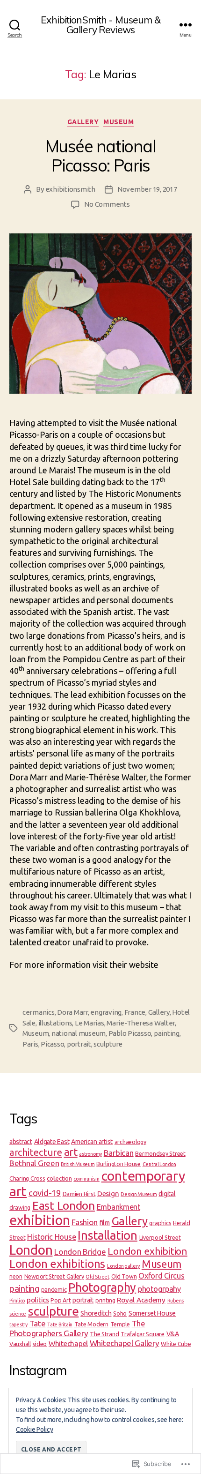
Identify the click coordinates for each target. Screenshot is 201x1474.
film (105, 1223)
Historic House (51, 1237)
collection (59, 1178)
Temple (120, 1324)
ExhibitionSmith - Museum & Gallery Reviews (100, 25)
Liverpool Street (160, 1237)
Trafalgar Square (143, 1334)
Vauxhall (20, 1343)
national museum (78, 1033)
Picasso (52, 1044)
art (71, 1152)
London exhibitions (57, 1263)
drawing (19, 1207)
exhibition (39, 1220)
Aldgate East (52, 1141)
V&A (172, 1334)
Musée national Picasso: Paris (100, 155)
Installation (107, 1235)
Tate (37, 1323)
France (134, 1012)
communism (86, 1179)
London (30, 1249)
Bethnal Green (34, 1163)
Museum (118, 122)
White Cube (176, 1343)
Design (108, 1193)
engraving (106, 1012)
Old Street (97, 1276)
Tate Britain (59, 1324)
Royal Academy (141, 1300)
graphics (160, 1223)
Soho (120, 1313)
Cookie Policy (34, 1429)
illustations (55, 1023)
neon (15, 1276)
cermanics (38, 1012)
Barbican (119, 1152)
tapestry (18, 1324)
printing (105, 1300)
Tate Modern (91, 1324)
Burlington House (118, 1163)
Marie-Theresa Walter (141, 1023)
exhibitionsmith (70, 189)
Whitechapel (68, 1343)
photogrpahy (159, 1289)
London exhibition (147, 1251)
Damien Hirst (79, 1193)
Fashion (85, 1222)
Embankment (118, 1207)
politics (38, 1300)
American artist (92, 1141)
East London (63, 1205)
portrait (79, 1044)
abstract (20, 1141)
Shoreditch (95, 1313)
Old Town (124, 1276)
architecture (35, 1152)
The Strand (104, 1334)
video (40, 1343)
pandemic (54, 1289)
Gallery (83, 122)
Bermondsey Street (160, 1153)
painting (166, 1033)
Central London (159, 1164)
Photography (102, 1287)
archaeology (130, 1141)
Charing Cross (27, 1178)
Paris (30, 1044)
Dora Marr (72, 1012)
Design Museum (139, 1194)
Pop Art (60, 1300)
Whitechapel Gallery (124, 1343)
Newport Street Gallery (54, 1276)
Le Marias (89, 1023)
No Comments (106, 204)
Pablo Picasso (129, 1033)
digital (166, 1193)
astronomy (90, 1154)
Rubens (175, 1300)
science (17, 1314)
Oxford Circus (161, 1276)
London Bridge (80, 1251)
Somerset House (152, 1313)
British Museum (77, 1164)
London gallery (123, 1266)
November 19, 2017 (147, 189)
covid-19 (45, 1192)
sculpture (107, 1044)
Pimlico (17, 1300)
